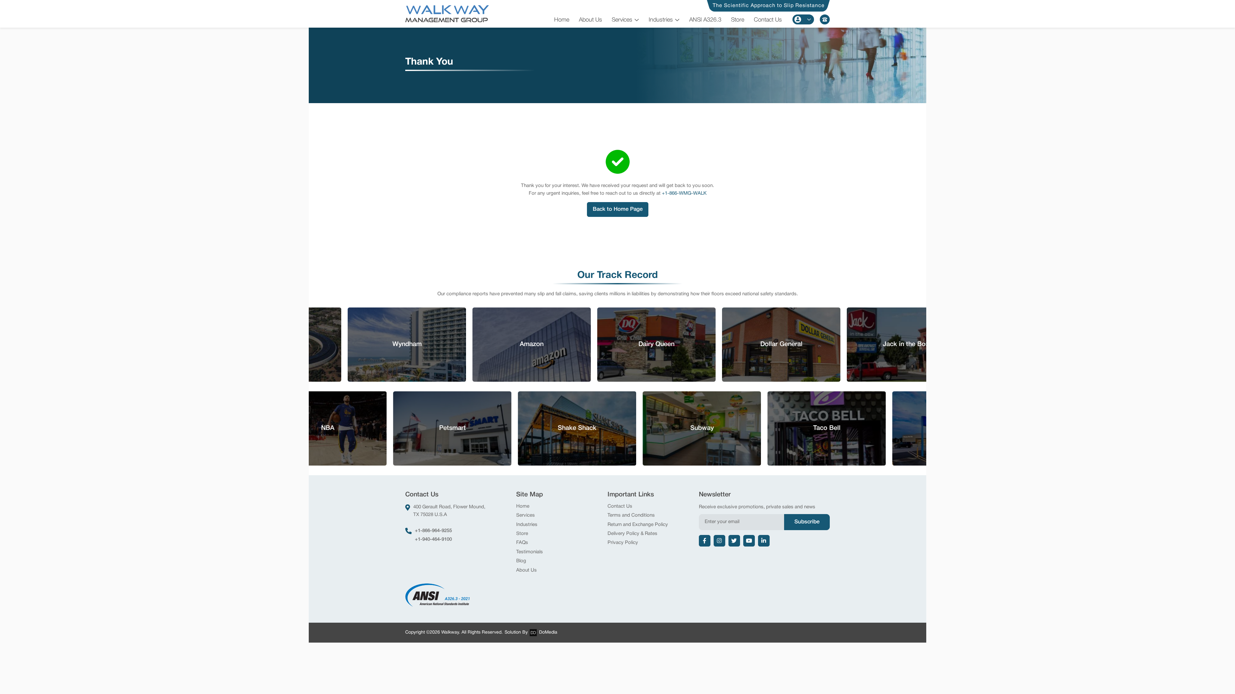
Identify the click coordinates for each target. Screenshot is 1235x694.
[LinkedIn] (764, 541)
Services (622, 19)
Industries (661, 19)
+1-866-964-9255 (433, 531)
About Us (590, 19)
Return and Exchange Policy (638, 524)
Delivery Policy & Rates (632, 533)
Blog (521, 561)
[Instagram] (719, 541)
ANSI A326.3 (705, 19)
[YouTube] (749, 541)
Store (737, 19)
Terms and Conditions (631, 515)
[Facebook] (704, 541)
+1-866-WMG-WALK (684, 193)
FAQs (522, 542)
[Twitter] (734, 541)
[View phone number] (825, 19)
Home (561, 19)
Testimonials (529, 552)
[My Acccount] (803, 19)
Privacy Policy (623, 542)
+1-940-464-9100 (433, 539)
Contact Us (768, 19)
